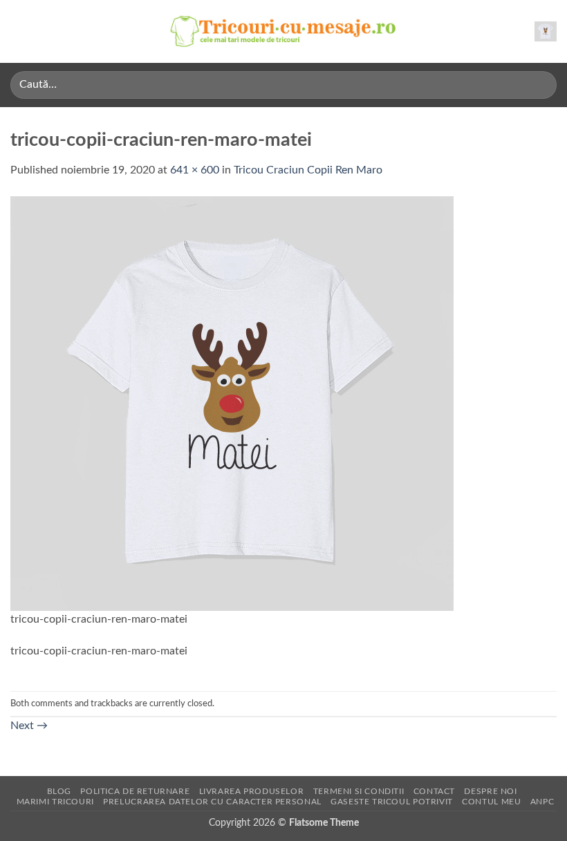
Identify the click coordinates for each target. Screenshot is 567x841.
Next (29, 725)
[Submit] (540, 84)
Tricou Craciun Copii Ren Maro (308, 170)
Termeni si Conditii (359, 791)
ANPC (542, 801)
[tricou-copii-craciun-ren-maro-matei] (232, 402)
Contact (434, 791)
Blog (59, 791)
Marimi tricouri (55, 801)
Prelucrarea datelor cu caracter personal (212, 801)
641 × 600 (194, 170)
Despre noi (490, 791)
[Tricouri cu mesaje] (283, 31)
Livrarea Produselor (251, 791)
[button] (18, 31)
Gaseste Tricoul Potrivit (392, 801)
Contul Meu (491, 801)
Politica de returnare (134, 791)
